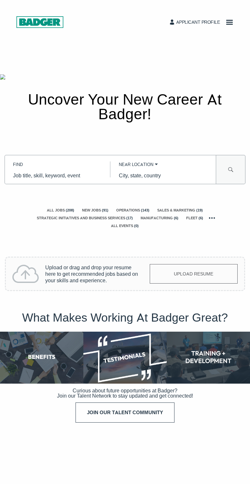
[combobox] (57, 175)
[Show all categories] (212, 218)
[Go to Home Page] (40, 22)
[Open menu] (229, 22)
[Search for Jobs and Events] (230, 169)
